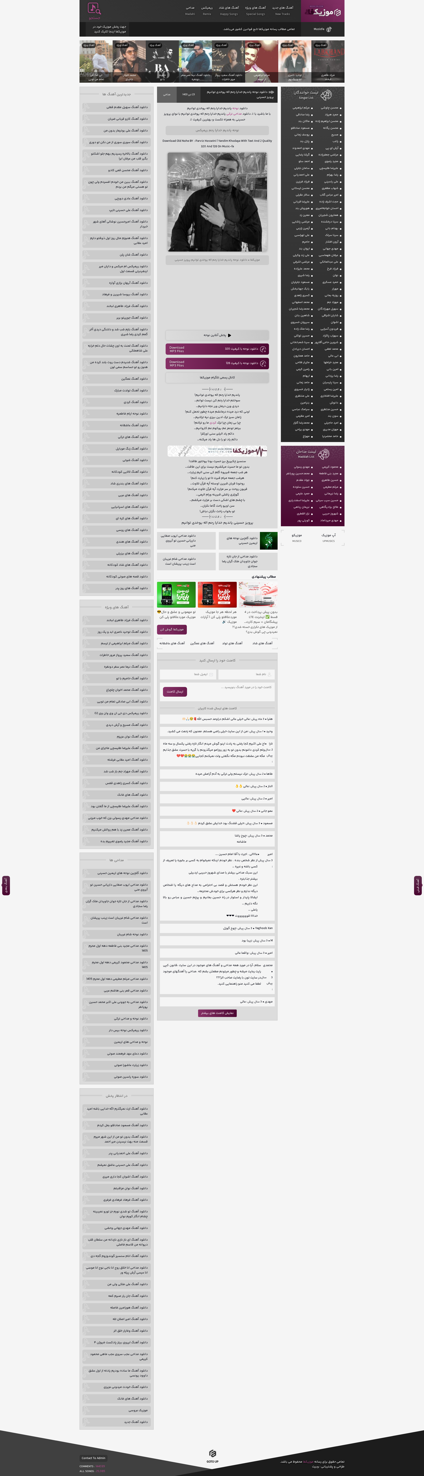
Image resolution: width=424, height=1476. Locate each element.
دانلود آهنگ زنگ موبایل (132, 448)
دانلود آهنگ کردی (136, 402)
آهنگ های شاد (262, 643)
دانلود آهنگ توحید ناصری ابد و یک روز (123, 632)
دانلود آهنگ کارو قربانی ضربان (128, 119)
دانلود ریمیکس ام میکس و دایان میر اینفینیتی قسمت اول (123, 269)
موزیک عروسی (138, 1410)
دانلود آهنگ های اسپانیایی (129, 507)
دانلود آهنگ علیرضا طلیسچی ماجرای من (122, 748)
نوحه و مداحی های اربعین (131, 1042)
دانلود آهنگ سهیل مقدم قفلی (127, 107)
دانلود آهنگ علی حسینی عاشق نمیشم (122, 1165)
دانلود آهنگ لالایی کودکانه (130, 472)
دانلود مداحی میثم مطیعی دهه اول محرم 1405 (117, 979)
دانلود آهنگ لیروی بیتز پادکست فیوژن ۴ (121, 1342)
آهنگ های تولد (232, 643)
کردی (213, 422)
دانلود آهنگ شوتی (135, 460)
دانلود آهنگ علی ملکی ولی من (127, 1284)
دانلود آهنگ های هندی (132, 541)
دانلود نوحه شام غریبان (132, 934)
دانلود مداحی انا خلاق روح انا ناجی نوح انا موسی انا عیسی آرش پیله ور (117, 1270)
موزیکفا (322, 11)
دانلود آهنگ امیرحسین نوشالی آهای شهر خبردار (120, 224)
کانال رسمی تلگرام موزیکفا (217, 377)
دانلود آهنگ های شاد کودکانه (127, 565)
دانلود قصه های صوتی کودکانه (127, 576)
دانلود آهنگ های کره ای (132, 518)
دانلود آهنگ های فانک (132, 795)
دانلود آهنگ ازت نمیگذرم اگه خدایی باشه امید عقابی (117, 1111)
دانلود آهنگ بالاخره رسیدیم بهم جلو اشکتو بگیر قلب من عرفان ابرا (119, 156)
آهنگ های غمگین (202, 643)
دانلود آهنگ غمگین (134, 379)
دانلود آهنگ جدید (136, 1422)
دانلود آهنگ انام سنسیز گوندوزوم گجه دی (119, 1256)
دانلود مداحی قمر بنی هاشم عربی (126, 990)
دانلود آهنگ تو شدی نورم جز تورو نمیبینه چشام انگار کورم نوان (120, 1214)
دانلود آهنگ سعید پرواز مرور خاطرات (124, 655)
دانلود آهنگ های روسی (132, 530)
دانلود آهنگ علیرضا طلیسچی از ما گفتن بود (119, 806)
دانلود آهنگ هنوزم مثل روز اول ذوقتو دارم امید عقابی (119, 241)
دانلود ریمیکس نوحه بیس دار (128, 1030)
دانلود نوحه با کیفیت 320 (241, 349)
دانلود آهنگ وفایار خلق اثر (131, 1331)
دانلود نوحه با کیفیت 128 (242, 363)
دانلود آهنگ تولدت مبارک (131, 390)
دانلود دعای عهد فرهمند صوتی (127, 1053)
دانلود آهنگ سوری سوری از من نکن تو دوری (118, 142)
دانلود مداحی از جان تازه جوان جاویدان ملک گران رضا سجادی (117, 904)
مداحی (166, 95)
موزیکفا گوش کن (172, 629)
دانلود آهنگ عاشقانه (134, 425)
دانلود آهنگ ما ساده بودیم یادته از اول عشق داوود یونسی (118, 1373)
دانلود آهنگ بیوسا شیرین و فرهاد (125, 294)
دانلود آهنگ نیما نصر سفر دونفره (126, 666)
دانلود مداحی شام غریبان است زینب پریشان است (119, 920)
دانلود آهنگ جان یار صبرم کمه (128, 1296)
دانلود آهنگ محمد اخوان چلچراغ (127, 690)
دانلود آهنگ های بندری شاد (129, 483)
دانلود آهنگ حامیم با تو (132, 678)
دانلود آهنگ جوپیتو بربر (132, 317)
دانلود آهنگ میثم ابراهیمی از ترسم (124, 643)
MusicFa (319, 29)
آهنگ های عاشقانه (172, 643)
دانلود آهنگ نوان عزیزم (132, 736)
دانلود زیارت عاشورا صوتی (131, 1065)
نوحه (235, 108)
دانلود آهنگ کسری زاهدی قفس (126, 783)
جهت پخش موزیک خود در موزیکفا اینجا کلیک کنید (109, 29)
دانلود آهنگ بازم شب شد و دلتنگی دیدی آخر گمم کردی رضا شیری (118, 332)
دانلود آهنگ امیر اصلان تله (130, 1319)
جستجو (94, 18)
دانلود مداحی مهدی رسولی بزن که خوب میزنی (118, 818)
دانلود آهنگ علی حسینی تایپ (128, 210)
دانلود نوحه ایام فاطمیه (132, 413)
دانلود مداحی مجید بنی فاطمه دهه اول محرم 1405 (118, 948)
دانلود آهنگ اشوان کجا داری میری (125, 1176)
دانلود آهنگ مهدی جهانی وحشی (126, 1228)
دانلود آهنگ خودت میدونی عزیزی (126, 1387)
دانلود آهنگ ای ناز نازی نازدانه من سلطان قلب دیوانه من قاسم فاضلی (118, 1242)
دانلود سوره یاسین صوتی (131, 1077)
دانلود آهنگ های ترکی (133, 437)
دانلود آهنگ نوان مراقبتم (131, 1188)
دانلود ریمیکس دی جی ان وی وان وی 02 (121, 713)
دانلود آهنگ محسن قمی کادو (128, 170)
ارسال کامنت (175, 691)
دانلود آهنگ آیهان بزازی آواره (128, 283)
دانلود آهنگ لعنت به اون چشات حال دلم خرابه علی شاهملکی (118, 348)
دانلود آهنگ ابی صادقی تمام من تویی (122, 701)
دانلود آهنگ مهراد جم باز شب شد (126, 771)
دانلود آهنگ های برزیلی (132, 553)
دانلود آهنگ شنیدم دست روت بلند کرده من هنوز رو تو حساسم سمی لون (119, 365)
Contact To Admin (93, 1458)
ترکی (229, 114)
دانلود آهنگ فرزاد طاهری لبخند (127, 306)
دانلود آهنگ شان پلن (134, 254)
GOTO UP (212, 1463)
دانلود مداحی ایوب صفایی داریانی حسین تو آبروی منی (119, 887)
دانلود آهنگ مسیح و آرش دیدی (127, 725)
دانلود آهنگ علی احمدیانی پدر (128, 1153)
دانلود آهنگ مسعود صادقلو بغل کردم (122, 1125)
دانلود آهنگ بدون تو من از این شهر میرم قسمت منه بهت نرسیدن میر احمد (121, 1139)
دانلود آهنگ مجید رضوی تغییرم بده (124, 841)
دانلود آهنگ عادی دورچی (131, 198)
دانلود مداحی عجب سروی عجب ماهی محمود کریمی (119, 1357)
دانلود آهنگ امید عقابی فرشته (127, 760)
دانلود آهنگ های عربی (133, 495)
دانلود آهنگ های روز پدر (131, 588)
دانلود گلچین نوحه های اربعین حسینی (122, 873)
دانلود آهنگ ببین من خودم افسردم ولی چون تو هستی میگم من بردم (118, 184)
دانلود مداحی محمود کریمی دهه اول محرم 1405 (120, 965)
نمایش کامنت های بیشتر (217, 1013)
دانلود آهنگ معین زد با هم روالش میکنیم (119, 829)
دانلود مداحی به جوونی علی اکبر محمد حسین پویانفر (118, 1005)
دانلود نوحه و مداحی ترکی (131, 1018)
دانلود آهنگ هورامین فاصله (129, 1307)
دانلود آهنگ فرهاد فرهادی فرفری (125, 1200)
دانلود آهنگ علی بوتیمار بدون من (126, 130)
